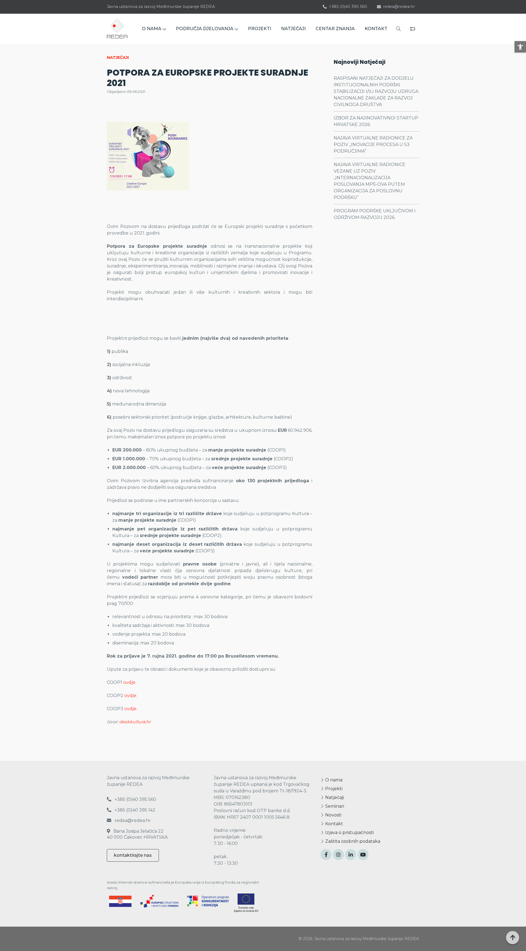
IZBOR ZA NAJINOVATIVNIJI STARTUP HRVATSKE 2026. (376, 121)
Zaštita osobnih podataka (352, 841)
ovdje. (130, 695)
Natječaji (334, 797)
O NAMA (151, 28)
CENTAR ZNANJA (335, 28)
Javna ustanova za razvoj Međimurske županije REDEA (161, 6)
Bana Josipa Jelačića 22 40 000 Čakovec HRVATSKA (137, 834)
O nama (333, 779)
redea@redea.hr (399, 6)
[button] (520, 47)
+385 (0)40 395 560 (348, 6)
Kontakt (333, 823)
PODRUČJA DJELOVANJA (204, 28)
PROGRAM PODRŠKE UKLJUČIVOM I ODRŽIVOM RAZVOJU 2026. (375, 214)
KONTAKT (376, 28)
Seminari (334, 806)
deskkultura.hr (135, 721)
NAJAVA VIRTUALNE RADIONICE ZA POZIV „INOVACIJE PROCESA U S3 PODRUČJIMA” (373, 144)
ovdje (129, 682)
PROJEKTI (259, 28)
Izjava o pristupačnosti (349, 832)
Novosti (332, 815)
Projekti (333, 788)
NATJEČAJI (293, 28)
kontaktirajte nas (133, 855)
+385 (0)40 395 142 (134, 810)
